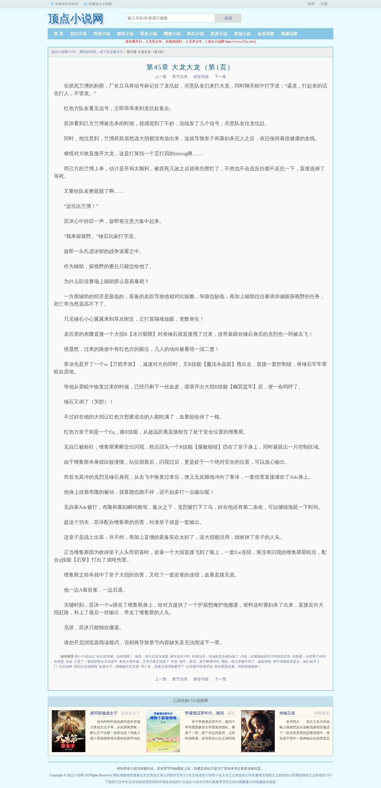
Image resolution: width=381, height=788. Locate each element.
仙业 (69, 661)
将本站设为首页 (66, 4)
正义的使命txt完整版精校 (290, 775)
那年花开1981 (180, 656)
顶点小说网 (59, 52)
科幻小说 (195, 33)
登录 (311, 4)
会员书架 (265, 33)
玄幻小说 (78, 33)
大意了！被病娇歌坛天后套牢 (95, 661)
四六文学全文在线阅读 (128, 782)
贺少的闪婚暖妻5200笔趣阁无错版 (251, 782)
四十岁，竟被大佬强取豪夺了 (162, 666)
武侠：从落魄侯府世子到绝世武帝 (265, 656)
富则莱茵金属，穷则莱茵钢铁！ (237, 666)
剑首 (174, 661)
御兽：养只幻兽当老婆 (151, 656)
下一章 (220, 77)
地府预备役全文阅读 (141, 775)
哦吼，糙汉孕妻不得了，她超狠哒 (246, 661)
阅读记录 (289, 33)
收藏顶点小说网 (100, 4)
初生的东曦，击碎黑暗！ (115, 656)
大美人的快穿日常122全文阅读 (179, 775)
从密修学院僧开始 (199, 666)
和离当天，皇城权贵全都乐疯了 (215, 656)
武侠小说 (101, 33)
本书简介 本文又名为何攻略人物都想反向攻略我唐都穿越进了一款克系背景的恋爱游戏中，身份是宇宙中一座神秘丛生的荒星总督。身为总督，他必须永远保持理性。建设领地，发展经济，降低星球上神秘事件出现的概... (304, 738)
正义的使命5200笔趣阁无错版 (250, 775)
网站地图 (119, 775)
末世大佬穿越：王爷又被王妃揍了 (144, 661)
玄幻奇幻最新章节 (212, 782)
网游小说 (172, 33)
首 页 (58, 33)
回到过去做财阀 (85, 666)
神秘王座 (287, 713)
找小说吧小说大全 (215, 775)
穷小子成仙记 (85, 656)
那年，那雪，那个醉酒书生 (199, 661)
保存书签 (201, 77)
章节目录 (180, 77)
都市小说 (125, 33)
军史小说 (148, 33)
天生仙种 (65, 666)
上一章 (161, 77)
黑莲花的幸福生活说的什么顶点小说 (172, 782)
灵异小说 (219, 33)
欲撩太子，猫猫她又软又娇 (119, 666)
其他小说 (242, 33)
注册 (324, 4)
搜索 (228, 18)
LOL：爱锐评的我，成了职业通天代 (96, 52)
